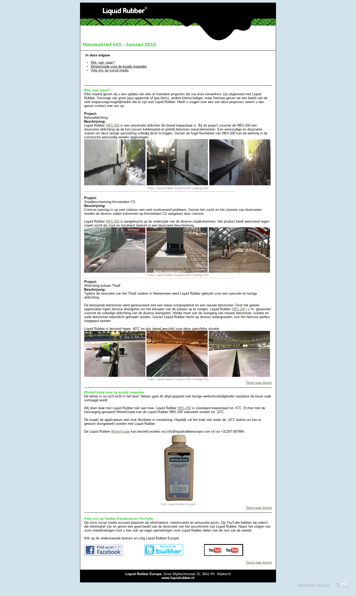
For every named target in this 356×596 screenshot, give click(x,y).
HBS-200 (112, 125)
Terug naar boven (259, 383)
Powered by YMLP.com (313, 585)
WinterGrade (120, 431)
